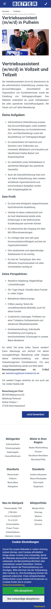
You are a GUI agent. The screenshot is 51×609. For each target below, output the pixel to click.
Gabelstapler (13, 452)
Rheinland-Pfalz (38, 459)
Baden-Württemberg (38, 447)
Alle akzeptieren (23, 590)
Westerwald (12, 474)
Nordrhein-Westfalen (38, 455)
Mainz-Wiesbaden (38, 478)
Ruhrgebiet (13, 486)
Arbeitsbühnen (13, 444)
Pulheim (13, 478)
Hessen (38, 451)
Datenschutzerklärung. (14, 585)
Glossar (38, 524)
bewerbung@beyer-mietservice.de (22, 373)
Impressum (39, 606)
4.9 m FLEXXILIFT (13, 516)
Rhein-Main (13, 482)
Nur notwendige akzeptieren (23, 598)
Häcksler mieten (13, 536)
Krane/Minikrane (13, 456)
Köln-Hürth (38, 482)
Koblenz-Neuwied (38, 474)
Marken (38, 516)
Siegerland (38, 486)
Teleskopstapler (12, 448)
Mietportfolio (38, 508)
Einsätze (38, 520)
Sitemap (38, 512)
